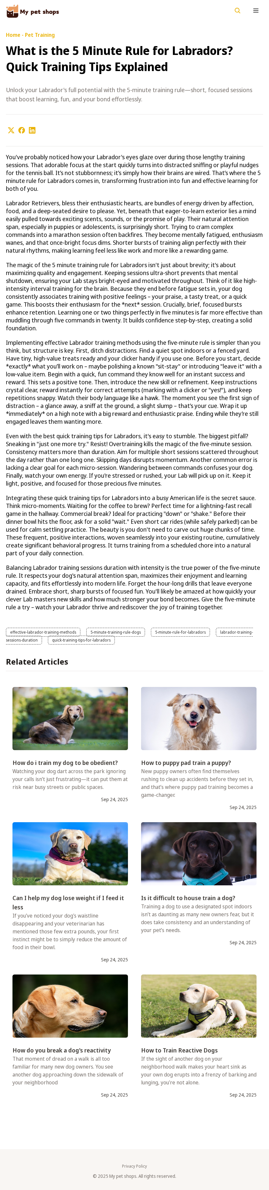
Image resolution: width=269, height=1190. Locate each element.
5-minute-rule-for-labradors (180, 632)
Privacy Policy (134, 1166)
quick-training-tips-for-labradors (81, 640)
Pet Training (40, 34)
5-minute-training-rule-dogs (116, 632)
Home (13, 34)
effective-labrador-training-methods (43, 632)
